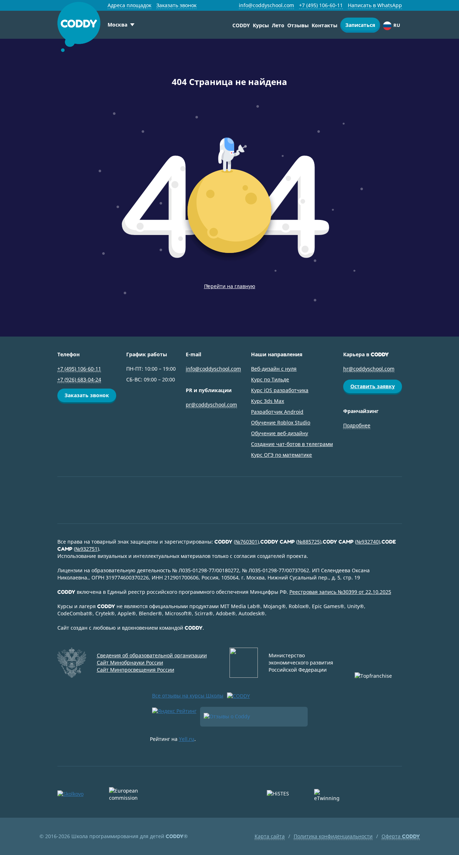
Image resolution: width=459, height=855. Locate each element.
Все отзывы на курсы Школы (187, 695)
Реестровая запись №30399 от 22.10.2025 (340, 591)
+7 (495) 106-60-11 (321, 5)
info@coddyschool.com (266, 5)
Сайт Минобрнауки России (130, 662)
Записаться (360, 25)
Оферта (401, 836)
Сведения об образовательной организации (152, 655)
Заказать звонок (176, 5)
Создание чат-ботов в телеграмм (292, 444)
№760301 (246, 541)
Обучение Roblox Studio (280, 422)
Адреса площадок (129, 5)
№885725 (309, 541)
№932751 (86, 548)
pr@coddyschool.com (211, 404)
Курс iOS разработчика (279, 390)
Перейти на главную (229, 286)
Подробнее (356, 425)
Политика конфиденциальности (333, 836)
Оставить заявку (372, 386)
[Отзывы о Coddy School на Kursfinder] (254, 717)
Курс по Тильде (270, 379)
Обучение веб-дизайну (279, 433)
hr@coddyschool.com (368, 368)
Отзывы (298, 25)
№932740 (367, 541)
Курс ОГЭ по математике (281, 454)
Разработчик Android (277, 411)
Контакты (324, 25)
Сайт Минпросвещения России (135, 669)
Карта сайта (270, 836)
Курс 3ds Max (267, 401)
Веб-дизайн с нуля (274, 368)
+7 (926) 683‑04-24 (79, 379)
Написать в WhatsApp (375, 5)
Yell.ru (186, 739)
